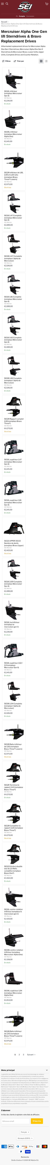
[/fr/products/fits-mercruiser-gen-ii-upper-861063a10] (14, 650)
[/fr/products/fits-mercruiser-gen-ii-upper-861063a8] (14, 488)
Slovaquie (24, 1138)
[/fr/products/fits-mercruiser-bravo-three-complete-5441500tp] (14, 813)
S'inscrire (37, 1121)
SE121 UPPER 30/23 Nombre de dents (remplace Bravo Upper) (13, 543)
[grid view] (41, 61)
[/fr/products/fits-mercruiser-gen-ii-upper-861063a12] (14, 447)
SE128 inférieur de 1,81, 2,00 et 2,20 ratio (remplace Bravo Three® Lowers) (13, 176)
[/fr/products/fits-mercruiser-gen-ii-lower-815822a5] (14, 79)
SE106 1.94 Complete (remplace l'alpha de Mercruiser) (13, 706)
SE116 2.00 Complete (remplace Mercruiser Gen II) (13, 584)
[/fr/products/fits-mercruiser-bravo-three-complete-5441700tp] (14, 772)
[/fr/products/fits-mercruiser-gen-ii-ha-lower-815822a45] (14, 610)
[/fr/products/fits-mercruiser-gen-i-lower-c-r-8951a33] (14, 938)
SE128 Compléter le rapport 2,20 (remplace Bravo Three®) (13, 828)
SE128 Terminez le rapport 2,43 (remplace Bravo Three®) (13, 787)
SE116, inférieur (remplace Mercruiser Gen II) (13, 93)
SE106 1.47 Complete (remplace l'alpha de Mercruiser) (13, 258)
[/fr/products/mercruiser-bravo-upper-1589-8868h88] (14, 528)
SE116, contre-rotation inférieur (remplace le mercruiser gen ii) (13, 911)
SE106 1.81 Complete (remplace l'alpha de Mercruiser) (13, 380)
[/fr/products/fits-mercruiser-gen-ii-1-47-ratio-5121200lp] (14, 203)
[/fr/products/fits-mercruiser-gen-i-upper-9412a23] (14, 978)
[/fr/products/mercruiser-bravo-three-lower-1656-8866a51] (14, 1019)
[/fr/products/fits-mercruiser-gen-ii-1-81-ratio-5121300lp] (14, 284)
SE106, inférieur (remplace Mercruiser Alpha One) (13, 134)
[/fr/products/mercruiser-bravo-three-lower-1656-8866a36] (14, 732)
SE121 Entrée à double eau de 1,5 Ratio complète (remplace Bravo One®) (13, 869)
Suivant (30, 1055)
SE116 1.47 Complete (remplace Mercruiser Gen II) (13, 217)
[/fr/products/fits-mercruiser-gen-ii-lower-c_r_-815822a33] (14, 897)
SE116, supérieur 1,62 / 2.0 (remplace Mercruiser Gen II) (13, 665)
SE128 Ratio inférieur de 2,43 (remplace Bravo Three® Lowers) (13, 1033)
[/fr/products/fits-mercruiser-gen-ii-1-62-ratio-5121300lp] (14, 325)
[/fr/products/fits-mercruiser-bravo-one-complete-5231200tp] (14, 854)
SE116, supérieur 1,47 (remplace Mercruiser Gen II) (13, 462)
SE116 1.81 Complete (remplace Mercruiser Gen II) (13, 299)
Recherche (25, 1157)
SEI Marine (8, 98)
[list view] (46, 61)
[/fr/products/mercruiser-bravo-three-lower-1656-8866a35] (14, 160)
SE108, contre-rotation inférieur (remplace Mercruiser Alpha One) (13, 952)
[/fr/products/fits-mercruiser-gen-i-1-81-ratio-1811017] (14, 366)
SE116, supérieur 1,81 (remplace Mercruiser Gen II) (13, 502)
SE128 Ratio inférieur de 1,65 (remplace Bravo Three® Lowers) (13, 746)
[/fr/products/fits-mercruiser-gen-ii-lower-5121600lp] (14, 569)
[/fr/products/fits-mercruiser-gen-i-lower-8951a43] (14, 119)
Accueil (4, 22)
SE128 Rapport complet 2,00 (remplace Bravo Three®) (14, 421)
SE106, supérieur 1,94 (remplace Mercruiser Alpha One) (13, 993)
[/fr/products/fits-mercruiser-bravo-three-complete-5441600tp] (14, 406)
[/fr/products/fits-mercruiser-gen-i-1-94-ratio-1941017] (14, 691)
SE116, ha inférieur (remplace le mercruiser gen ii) (11, 624)
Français (24, 1132)
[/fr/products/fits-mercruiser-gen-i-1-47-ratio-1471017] (14, 244)
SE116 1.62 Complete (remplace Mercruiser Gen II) (13, 340)
